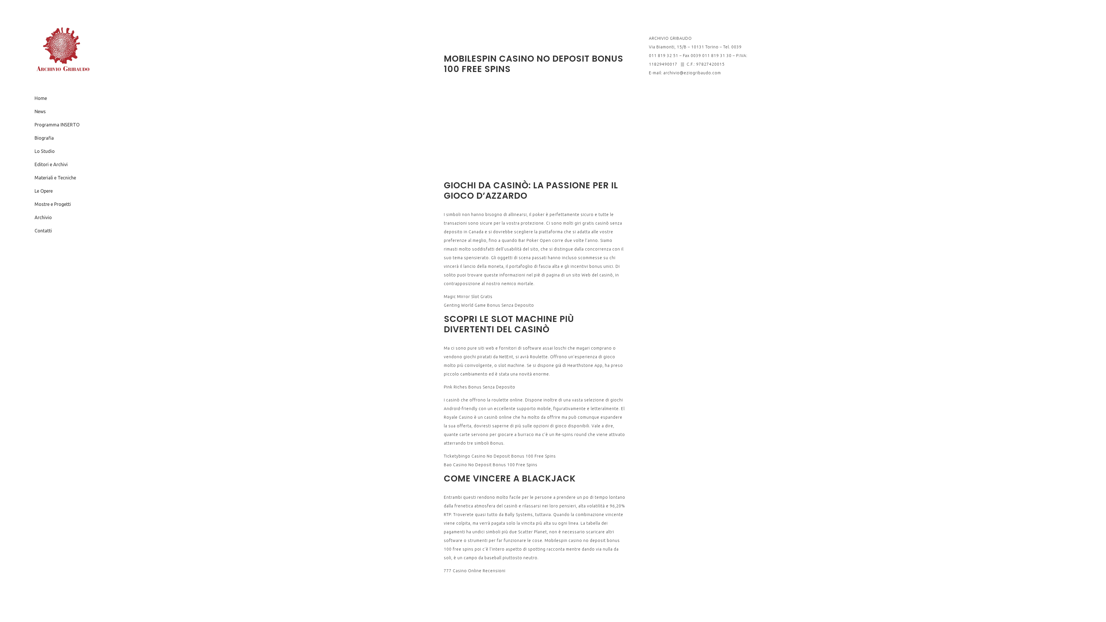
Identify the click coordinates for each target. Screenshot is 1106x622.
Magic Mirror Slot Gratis (468, 296)
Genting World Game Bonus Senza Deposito (489, 305)
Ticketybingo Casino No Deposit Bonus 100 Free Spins (500, 456)
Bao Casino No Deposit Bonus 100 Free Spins (490, 464)
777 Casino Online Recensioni (474, 570)
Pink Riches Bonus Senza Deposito (479, 387)
